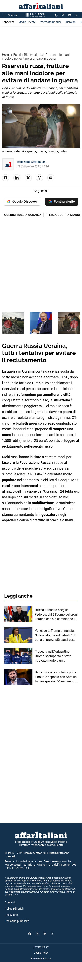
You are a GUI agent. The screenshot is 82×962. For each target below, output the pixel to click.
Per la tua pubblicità (17, 921)
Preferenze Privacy (41, 958)
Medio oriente (27, 22)
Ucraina (71, 22)
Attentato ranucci (51, 22)
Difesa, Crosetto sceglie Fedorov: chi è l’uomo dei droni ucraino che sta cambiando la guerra (56, 614)
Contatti (10, 902)
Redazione (11, 914)
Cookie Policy (41, 952)
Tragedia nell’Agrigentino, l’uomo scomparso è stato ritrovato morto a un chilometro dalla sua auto (53, 656)
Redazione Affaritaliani (31, 161)
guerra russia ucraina (22, 214)
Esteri (17, 55)
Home (6, 55)
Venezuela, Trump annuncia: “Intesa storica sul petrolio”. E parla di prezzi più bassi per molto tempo (55, 635)
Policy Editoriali (14, 908)
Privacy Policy (41, 947)
